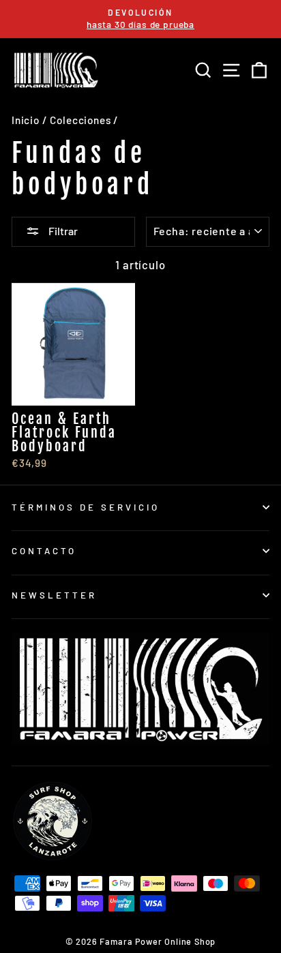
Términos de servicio (86, 507)
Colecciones (80, 120)
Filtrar (62, 230)
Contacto (44, 550)
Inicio (26, 120)
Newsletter (54, 595)
